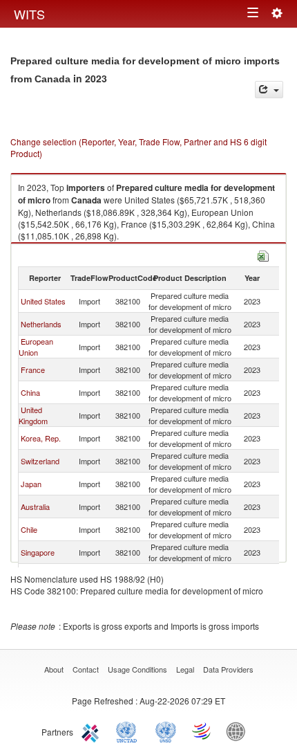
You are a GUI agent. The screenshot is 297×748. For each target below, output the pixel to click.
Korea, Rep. (41, 438)
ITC (92, 731)
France (33, 369)
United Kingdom (33, 415)
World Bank (239, 731)
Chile (29, 529)
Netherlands (41, 323)
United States (43, 301)
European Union (36, 347)
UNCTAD (129, 731)
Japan (31, 483)
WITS (29, 14)
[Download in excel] (263, 254)
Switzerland (40, 460)
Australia (35, 506)
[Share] (269, 89)
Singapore (38, 552)
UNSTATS (166, 731)
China (30, 392)
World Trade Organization (202, 731)
